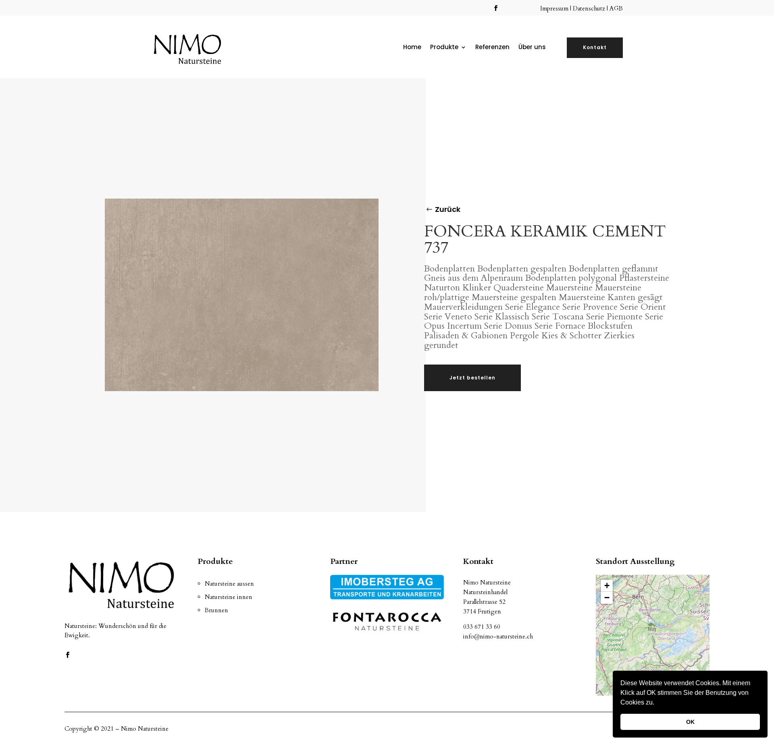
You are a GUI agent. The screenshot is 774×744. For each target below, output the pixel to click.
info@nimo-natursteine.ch (498, 636)
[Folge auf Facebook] (495, 8)
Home (412, 47)
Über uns (532, 47)
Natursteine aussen (229, 584)
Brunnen (216, 610)
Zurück (447, 209)
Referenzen (492, 47)
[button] (657, 703)
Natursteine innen (228, 597)
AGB (616, 8)
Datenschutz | (591, 8)
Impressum (555, 8)
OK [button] (690, 722)
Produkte (444, 47)
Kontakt (595, 47)
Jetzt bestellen (472, 377)
